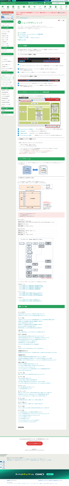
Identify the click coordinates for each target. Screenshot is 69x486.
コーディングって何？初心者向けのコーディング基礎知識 (28, 344)
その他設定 (61, 8)
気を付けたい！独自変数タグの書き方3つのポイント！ (27, 363)
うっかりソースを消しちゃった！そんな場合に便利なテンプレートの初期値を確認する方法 (33, 368)
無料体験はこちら (48, 3)
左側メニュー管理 (5, 39)
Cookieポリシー (34, 449)
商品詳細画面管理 (5, 92)
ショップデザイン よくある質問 (7, 86)
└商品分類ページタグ (5, 94)
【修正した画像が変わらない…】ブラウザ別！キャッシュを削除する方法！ (31, 331)
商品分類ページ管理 (5, 90)
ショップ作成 (3, 8)
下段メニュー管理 (5, 43)
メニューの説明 (22, 32)
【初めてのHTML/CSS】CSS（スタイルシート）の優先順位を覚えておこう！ (31, 339)
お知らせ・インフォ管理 (6, 104)
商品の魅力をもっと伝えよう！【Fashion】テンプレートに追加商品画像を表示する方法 (33, 394)
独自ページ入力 (4, 114)
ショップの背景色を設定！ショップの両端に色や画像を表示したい (29, 411)
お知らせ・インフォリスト (6, 106)
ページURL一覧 (4, 59)
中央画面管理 (4, 41)
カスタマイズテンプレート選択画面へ (26, 129)
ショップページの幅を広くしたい (24, 416)
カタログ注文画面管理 (5, 96)
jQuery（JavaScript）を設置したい (24, 378)
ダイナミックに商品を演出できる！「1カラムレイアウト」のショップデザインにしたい (33, 413)
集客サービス (50, 8)
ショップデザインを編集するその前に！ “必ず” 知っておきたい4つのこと (30, 365)
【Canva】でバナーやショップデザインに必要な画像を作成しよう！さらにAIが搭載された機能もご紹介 (36, 319)
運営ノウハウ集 (22, 39)
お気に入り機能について (6, 64)
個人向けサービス (52, 483)
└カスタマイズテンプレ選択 (7, 82)
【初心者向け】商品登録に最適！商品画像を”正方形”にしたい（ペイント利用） (31, 356)
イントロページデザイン (6, 29)
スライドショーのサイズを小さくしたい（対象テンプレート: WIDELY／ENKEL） (32, 395)
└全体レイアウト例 (5, 25)
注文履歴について (5, 66)
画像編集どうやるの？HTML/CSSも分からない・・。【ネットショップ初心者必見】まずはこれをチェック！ (36, 359)
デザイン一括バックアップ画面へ (26, 135)
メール (24, 8)
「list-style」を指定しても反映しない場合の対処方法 (27, 379)
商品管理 (8, 8)
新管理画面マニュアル (33, 2)
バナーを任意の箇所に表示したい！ (24, 388)
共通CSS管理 (4, 33)
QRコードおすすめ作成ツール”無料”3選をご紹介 (26, 326)
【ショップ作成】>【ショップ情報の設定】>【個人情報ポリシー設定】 (31, 286)
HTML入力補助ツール (5, 70)
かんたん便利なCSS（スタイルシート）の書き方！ (27, 340)
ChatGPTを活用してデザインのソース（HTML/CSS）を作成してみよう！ (30, 313)
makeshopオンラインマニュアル (8, 3)
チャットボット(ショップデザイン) (7, 57)
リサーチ (37, 483)
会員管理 (18, 8)
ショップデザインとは (23, 35)
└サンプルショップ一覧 (6, 80)
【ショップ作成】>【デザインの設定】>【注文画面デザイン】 (29, 299)
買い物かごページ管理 (5, 100)
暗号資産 (48, 483)
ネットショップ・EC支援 (17, 483)
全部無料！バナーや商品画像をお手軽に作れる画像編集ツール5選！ (29, 321)
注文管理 (13, 8)
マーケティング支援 (32, 483)
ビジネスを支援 (23, 483)
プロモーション (34, 8)
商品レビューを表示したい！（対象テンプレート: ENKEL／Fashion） (30, 403)
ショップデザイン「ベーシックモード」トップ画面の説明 (31, 34)
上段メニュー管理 (5, 37)
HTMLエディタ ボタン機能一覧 (7, 68)
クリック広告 (56, 8)
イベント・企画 (29, 8)
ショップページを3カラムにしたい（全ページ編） (26, 421)
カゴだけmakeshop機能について (7, 62)
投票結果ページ (4, 110)
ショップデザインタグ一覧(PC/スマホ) (7, 75)
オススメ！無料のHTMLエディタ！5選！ (25, 322)
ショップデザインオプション (7, 23)
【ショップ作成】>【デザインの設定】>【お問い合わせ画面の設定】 (31, 295)
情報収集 (41, 483)
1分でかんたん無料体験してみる (34, 443)
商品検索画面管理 (5, 98)
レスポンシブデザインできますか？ (24, 370)
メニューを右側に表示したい (23, 418)
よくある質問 (47, 2)
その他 (56, 483)
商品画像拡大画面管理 (5, 102)
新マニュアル (61, 12)
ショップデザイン (21, 427)
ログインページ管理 (5, 45)
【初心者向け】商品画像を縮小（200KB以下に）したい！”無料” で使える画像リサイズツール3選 (34, 358)
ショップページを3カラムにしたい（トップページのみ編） (28, 420)
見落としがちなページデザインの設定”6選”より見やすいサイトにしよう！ (30, 374)
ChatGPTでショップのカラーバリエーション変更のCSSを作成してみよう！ (31, 315)
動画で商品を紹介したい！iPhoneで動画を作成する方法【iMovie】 (29, 327)
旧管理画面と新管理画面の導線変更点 (36, 3)
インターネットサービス (10, 483)
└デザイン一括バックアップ (7, 84)
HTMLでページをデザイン (35, 37)
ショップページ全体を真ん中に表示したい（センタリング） (28, 415)
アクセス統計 (40, 8)
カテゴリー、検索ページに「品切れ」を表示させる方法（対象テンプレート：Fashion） (33, 407)
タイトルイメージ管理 (5, 31)
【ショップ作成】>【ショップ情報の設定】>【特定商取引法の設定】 (31, 285)
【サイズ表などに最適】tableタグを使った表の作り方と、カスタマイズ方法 (31, 381)
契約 (66, 8)
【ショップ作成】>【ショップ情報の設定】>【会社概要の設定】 (30, 287)
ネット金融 (44, 483)
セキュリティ (27, 483)
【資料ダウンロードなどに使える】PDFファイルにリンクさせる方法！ (30, 348)
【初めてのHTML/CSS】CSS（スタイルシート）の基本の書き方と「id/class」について (33, 337)
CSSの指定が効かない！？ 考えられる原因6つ (26, 342)
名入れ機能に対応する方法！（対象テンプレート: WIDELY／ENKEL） (30, 399)
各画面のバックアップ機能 (23, 37)
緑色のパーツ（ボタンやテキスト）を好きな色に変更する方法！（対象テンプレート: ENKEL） (34, 392)
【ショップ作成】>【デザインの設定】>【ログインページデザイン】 (31, 292)
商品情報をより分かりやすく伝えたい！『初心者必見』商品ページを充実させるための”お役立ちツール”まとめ (37, 352)
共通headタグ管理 (5, 35)
